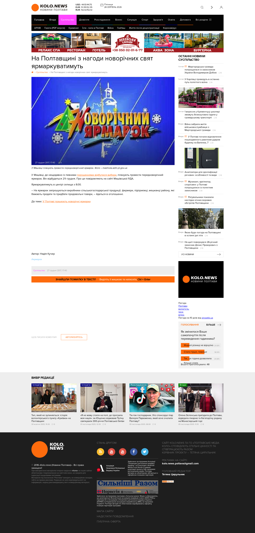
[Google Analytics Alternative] (168, 481)
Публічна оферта (109, 521)
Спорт (145, 19)
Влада (52, 19)
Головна (39, 19)
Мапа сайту (105, 511)
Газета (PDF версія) (54, 28)
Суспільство (67, 19)
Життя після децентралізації (144, 28)
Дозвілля (84, 19)
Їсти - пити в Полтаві (93, 28)
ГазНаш (121, 28)
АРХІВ (37, 28)
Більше (210, 324)
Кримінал (74, 28)
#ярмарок (36, 259)
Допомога (185, 19)
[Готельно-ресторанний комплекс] (127, 42)
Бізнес (118, 19)
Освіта (171, 19)
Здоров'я (158, 19)
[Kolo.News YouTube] (201, 279)
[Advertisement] (103, 225)
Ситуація (132, 19)
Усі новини (187, 254)
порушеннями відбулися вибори (96, 175)
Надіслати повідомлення (115, 516)
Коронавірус (169, 28)
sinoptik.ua (207, 317)
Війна (110, 28)
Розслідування (102, 19)
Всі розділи (202, 19)
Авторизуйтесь (74, 337)
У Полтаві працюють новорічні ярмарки (67, 201)
